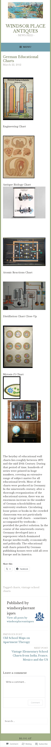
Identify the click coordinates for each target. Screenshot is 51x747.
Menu (27, 47)
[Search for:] (25, 721)
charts (16, 587)
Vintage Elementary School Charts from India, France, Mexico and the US (30, 654)
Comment (35, 702)
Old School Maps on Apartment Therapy (16, 638)
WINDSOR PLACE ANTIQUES (25, 29)
